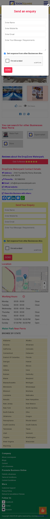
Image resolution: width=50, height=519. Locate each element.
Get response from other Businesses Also (24, 53)
